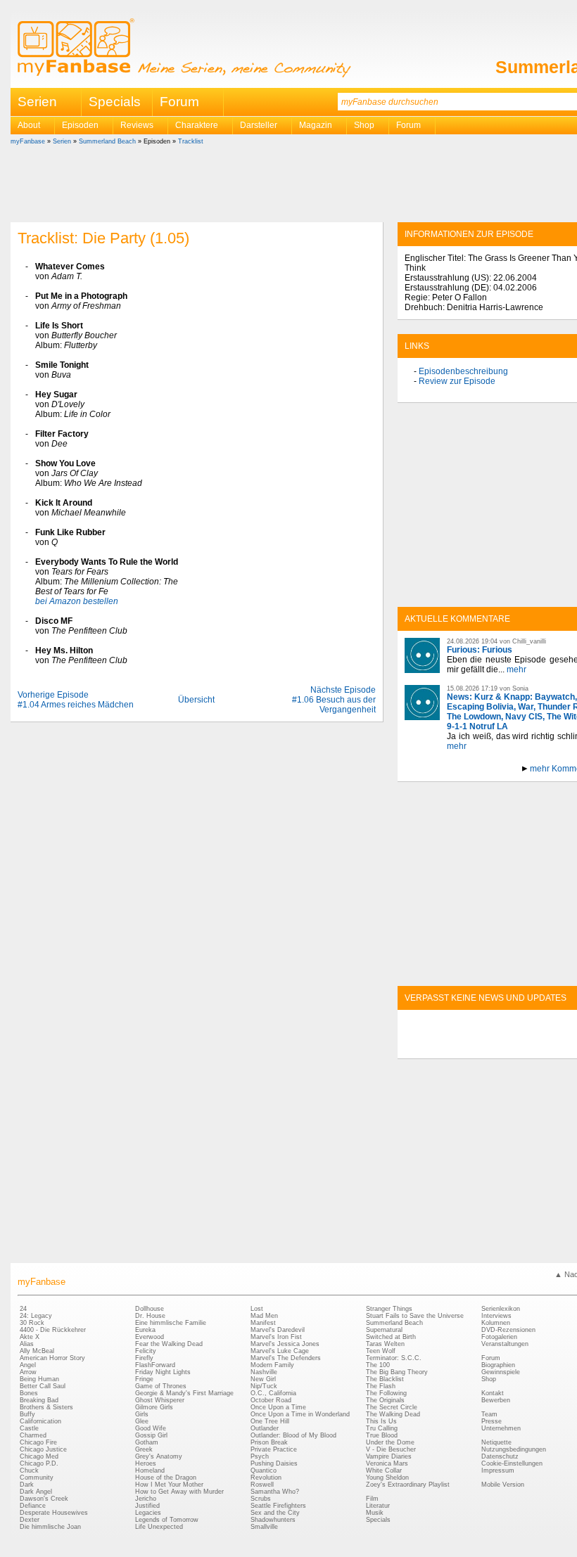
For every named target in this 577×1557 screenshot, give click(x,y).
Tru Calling (382, 1428)
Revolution (266, 1477)
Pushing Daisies (274, 1463)
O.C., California (273, 1393)
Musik (374, 1512)
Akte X (29, 1336)
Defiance (33, 1505)
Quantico (264, 1470)
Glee (141, 1421)
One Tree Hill (270, 1421)
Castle (29, 1428)
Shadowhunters (273, 1519)
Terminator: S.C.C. (393, 1357)
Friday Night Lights (163, 1372)
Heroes (145, 1463)
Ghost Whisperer (159, 1400)
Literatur (378, 1505)
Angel (28, 1365)
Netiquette (496, 1442)
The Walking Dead (393, 1414)
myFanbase (28, 141)
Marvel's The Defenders (286, 1357)
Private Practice (274, 1449)
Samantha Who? (275, 1491)
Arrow (28, 1372)
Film (372, 1498)
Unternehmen (501, 1428)
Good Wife (150, 1428)
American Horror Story (52, 1357)
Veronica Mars (387, 1463)
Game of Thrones (160, 1386)
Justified (147, 1505)
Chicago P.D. (39, 1463)
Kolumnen (495, 1322)
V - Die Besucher (391, 1449)
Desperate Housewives (54, 1512)
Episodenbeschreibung (463, 371)
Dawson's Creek (44, 1498)
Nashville (264, 1372)
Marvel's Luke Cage (280, 1350)
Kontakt (492, 1393)
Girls (141, 1414)
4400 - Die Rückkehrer (53, 1329)
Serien (62, 141)
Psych (260, 1456)
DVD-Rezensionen (508, 1329)
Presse (491, 1421)
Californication (40, 1421)
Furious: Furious (479, 650)
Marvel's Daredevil (278, 1329)
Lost (257, 1308)
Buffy (27, 1414)
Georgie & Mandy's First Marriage (184, 1393)
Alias (27, 1343)
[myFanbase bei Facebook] (471, 1046)
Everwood (149, 1336)
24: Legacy (36, 1315)
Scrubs (261, 1498)
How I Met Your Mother (169, 1484)
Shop (488, 1379)
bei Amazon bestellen (76, 601)
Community (36, 1477)
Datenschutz (500, 1456)
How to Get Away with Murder (179, 1491)
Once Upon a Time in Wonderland (300, 1414)
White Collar (384, 1470)
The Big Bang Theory (397, 1372)
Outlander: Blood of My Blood (293, 1435)
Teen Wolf (380, 1350)
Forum (179, 101)
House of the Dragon (165, 1477)
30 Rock (32, 1322)
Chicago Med (39, 1456)
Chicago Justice (43, 1449)
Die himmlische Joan (50, 1526)
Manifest (263, 1322)
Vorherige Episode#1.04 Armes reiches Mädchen (76, 700)
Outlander (265, 1428)
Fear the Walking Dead (169, 1343)
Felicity (145, 1350)
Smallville (264, 1526)
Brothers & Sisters (46, 1407)
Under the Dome (390, 1442)
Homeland (150, 1470)
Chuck (29, 1470)
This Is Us (381, 1421)
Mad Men (264, 1315)
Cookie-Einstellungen (512, 1463)
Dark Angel (36, 1491)
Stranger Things (389, 1308)
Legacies (148, 1512)
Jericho (145, 1498)
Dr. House (150, 1315)
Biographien (498, 1365)
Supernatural (384, 1329)
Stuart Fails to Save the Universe (415, 1315)
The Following (386, 1393)
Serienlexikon (500, 1308)
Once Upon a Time (278, 1407)
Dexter (29, 1519)
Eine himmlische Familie (170, 1322)
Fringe (144, 1379)
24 (23, 1308)
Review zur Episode (457, 381)
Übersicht (196, 700)
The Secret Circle (391, 1407)
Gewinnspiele (500, 1372)
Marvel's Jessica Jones (285, 1343)
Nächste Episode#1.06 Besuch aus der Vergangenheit (334, 700)
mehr (516, 669)
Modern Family (272, 1365)
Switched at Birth (391, 1336)
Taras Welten (385, 1343)
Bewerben (495, 1400)
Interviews (496, 1315)
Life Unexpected (159, 1526)
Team (489, 1414)
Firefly (144, 1357)
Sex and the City (275, 1512)
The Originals (385, 1400)
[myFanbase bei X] (503, 1046)
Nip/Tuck (264, 1386)
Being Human (39, 1379)
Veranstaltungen (504, 1343)
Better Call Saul (42, 1386)
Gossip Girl (151, 1435)
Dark (27, 1484)
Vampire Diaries (389, 1456)
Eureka (145, 1329)
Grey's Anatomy (158, 1456)
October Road (271, 1400)
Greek (144, 1449)
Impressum (497, 1470)
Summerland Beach (107, 141)
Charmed (33, 1435)
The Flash (380, 1386)
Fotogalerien (499, 1336)
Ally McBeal (37, 1350)
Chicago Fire (38, 1442)
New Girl (263, 1379)
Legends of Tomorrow (166, 1519)
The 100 (378, 1365)
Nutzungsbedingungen (513, 1449)
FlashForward (155, 1365)
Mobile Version (502, 1484)
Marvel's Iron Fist (276, 1336)
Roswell (262, 1484)
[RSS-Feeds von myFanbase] (438, 1046)
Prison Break (269, 1442)
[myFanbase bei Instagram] (535, 1046)
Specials (115, 101)
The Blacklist (385, 1379)
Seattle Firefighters (278, 1505)
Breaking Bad (39, 1400)
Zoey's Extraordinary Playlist (408, 1484)
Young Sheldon (387, 1477)
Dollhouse (149, 1308)
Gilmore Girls (154, 1407)
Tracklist (190, 141)
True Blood (382, 1435)
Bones (29, 1393)
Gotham (146, 1442)
